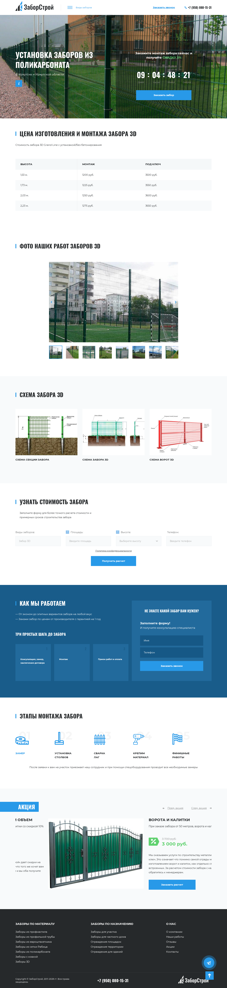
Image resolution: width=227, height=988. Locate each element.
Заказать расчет (139, 884)
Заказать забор (164, 95)
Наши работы (175, 936)
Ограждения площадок (106, 941)
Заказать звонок (172, 665)
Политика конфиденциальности (113, 550)
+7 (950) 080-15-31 (200, 7)
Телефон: (173, 532)
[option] (113, 302)
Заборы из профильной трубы (35, 936)
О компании (174, 931)
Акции (170, 946)
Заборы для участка (104, 931)
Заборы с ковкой (26, 956)
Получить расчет (113, 561)
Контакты (172, 951)
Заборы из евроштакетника (33, 941)
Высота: (126, 532)
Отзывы (171, 941)
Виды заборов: (25, 532)
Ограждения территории (107, 946)
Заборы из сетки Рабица (31, 946)
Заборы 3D (22, 961)
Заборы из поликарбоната (32, 951)
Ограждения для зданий (107, 951)
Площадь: (77, 532)
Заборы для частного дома (108, 936)
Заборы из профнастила (31, 931)
